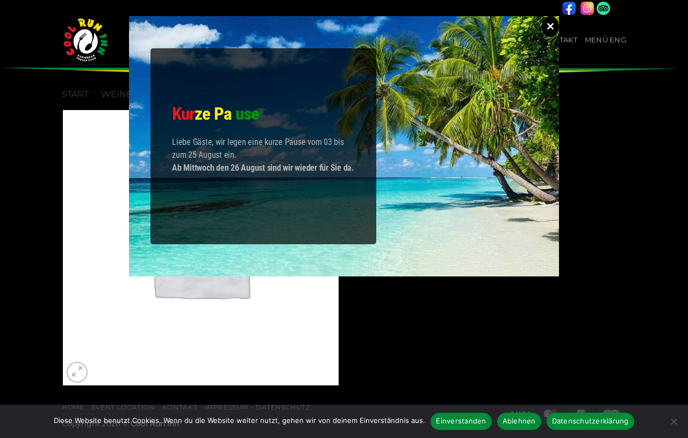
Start (75, 94)
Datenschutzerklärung (590, 421)
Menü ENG (605, 40)
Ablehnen (519, 421)
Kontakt (559, 40)
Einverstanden (461, 421)
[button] (77, 372)
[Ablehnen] (673, 424)
